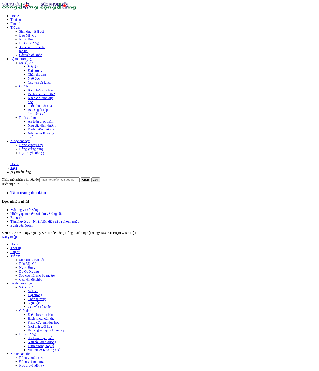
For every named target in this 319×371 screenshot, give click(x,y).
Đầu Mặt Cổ (27, 35)
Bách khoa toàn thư (41, 94)
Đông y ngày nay (31, 145)
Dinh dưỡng (27, 117)
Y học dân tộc (20, 141)
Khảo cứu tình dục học (43, 322)
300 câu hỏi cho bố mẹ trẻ (37, 275)
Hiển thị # (9, 184)
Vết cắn (33, 67)
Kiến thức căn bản (40, 90)
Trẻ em (15, 27)
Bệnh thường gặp (22, 59)
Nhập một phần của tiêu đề (20, 179)
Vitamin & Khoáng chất (44, 350)
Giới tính (25, 86)
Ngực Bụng (27, 39)
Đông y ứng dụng (31, 149)
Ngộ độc (34, 78)
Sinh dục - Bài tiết (31, 31)
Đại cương (35, 70)
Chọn (85, 179)
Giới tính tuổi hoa (40, 106)
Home (14, 16)
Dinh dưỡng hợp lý (41, 129)
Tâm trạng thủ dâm (28, 192)
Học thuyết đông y (32, 153)
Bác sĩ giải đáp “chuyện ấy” (38, 111)
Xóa (95, 179)
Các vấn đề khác (30, 55)
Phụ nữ (15, 23)
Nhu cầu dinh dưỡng (42, 125)
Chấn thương (37, 74)
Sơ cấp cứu (27, 63)
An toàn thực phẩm (41, 121)
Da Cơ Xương (29, 43)
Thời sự (15, 20)
